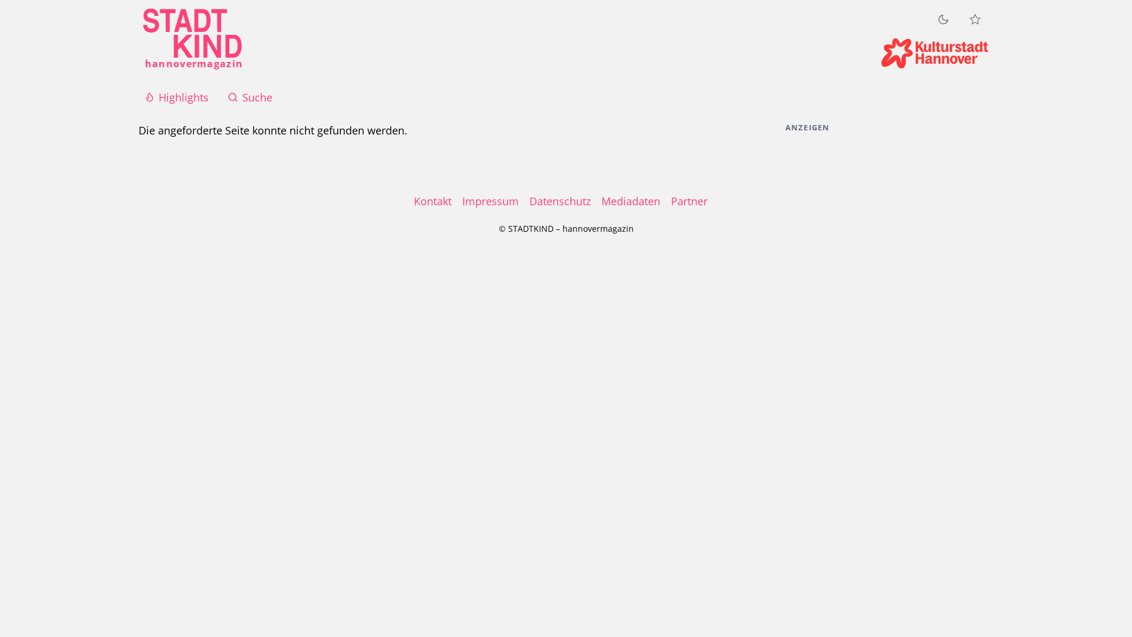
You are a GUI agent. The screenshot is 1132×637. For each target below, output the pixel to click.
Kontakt (433, 201)
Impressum (490, 201)
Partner (689, 201)
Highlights (184, 97)
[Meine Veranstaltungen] (975, 19)
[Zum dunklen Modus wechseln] (943, 19)
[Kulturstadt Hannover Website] (934, 53)
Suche (257, 97)
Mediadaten (630, 201)
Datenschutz (560, 201)
